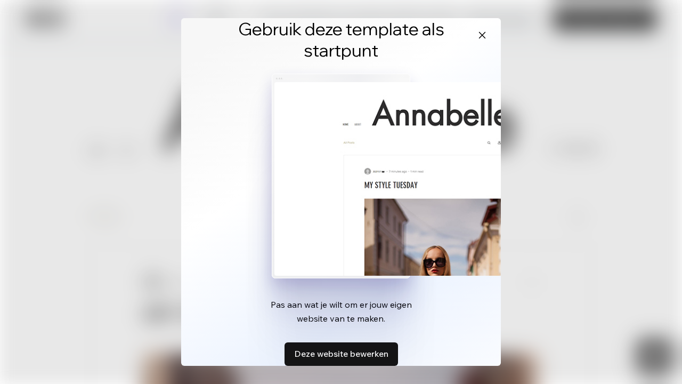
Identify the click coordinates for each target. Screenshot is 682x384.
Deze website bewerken (341, 353)
